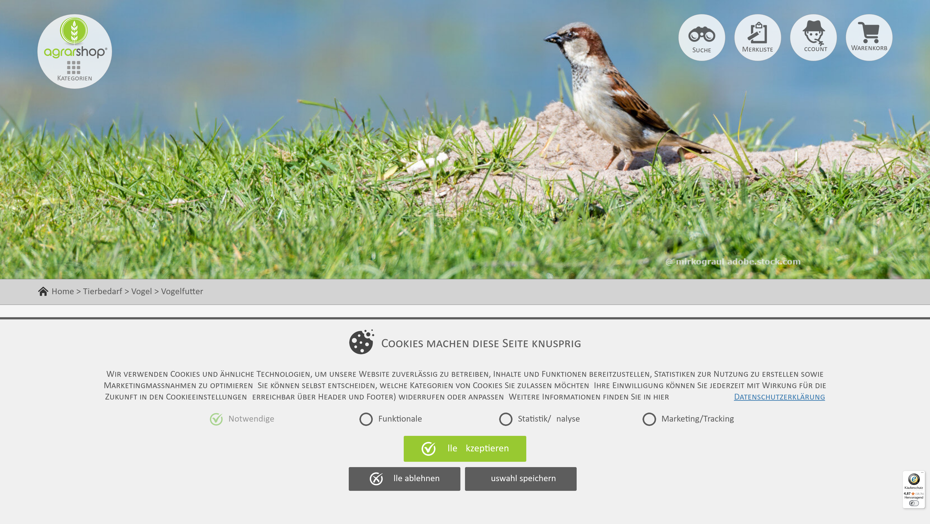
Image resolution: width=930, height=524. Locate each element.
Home (63, 292)
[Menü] (922, 474)
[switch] (914, 503)
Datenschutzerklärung (779, 397)
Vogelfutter (182, 292)
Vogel (141, 292)
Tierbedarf (102, 292)
